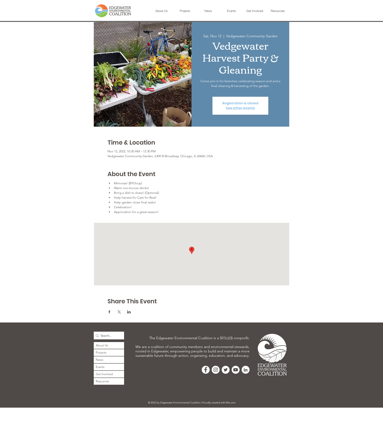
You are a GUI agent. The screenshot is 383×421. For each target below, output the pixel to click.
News (99, 360)
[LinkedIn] (246, 370)
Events (100, 367)
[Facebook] (206, 370)
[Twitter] (226, 370)
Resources (102, 381)
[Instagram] (216, 370)
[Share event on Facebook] (109, 312)
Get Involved (104, 374)
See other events (240, 108)
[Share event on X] (119, 312)
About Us (102, 345)
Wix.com (231, 402)
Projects (101, 352)
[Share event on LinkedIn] (129, 312)
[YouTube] (236, 370)
